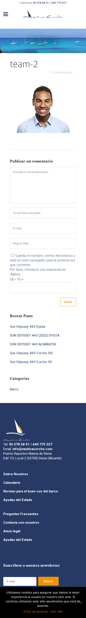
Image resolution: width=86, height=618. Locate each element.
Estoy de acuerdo (36, 611)
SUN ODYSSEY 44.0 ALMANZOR (33, 344)
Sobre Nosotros (15, 474)
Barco (14, 389)
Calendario (11, 483)
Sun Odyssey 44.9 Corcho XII (31, 362)
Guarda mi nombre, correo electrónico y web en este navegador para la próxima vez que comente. (42, 260)
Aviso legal (11, 531)
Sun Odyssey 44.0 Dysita (27, 327)
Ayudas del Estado (17, 500)
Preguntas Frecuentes (20, 514)
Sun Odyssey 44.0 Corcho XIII (31, 353)
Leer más (56, 611)
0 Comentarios (61, 72)
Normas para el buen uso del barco (30, 491)
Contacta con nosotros (21, 523)
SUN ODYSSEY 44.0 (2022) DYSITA (35, 335)
